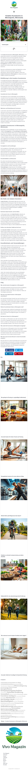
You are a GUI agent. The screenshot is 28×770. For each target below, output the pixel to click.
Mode (4, 759)
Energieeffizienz (6, 689)
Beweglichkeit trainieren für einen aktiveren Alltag (12, 476)
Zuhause (5, 754)
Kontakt (5, 764)
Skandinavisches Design (6, 708)
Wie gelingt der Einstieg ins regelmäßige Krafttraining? (13, 397)
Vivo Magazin (6, 753)
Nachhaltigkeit (7, 701)
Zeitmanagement (5, 718)
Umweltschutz (6, 713)
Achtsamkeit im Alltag (14, 682)
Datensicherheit (16, 684)
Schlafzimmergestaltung (11, 704)
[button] (14, 12)
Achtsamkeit (4, 682)
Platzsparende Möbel (10, 703)
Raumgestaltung (19, 703)
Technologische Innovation (5, 711)
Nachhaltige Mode (8, 699)
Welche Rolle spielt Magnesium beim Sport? (11, 515)
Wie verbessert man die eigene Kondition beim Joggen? (13, 635)
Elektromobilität (13, 687)
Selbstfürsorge (7, 706)
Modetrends (10, 698)
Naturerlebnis (15, 701)
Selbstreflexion (18, 706)
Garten (4, 756)
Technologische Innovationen (17, 711)
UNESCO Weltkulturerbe (15, 713)
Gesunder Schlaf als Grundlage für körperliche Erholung (14, 675)
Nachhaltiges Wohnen (18, 699)
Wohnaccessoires (8, 715)
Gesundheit (5, 694)
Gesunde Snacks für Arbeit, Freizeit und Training (12, 436)
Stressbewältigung (9, 710)
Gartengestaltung (4, 692)
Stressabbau (16, 708)
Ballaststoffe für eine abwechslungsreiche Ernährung (13, 596)
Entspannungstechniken (11, 691)
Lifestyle (5, 757)
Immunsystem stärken (22, 694)
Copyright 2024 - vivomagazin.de (14, 768)
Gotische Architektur (13, 694)
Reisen (2, 721)
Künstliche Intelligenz (8, 696)
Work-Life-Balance (20, 716)
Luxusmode (19, 696)
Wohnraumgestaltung (8, 717)
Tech (4, 761)
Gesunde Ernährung (15, 692)
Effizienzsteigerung (20, 686)
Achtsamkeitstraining (7, 684)
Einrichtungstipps (5, 687)
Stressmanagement (21, 710)
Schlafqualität (3, 704)
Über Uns (5, 763)
